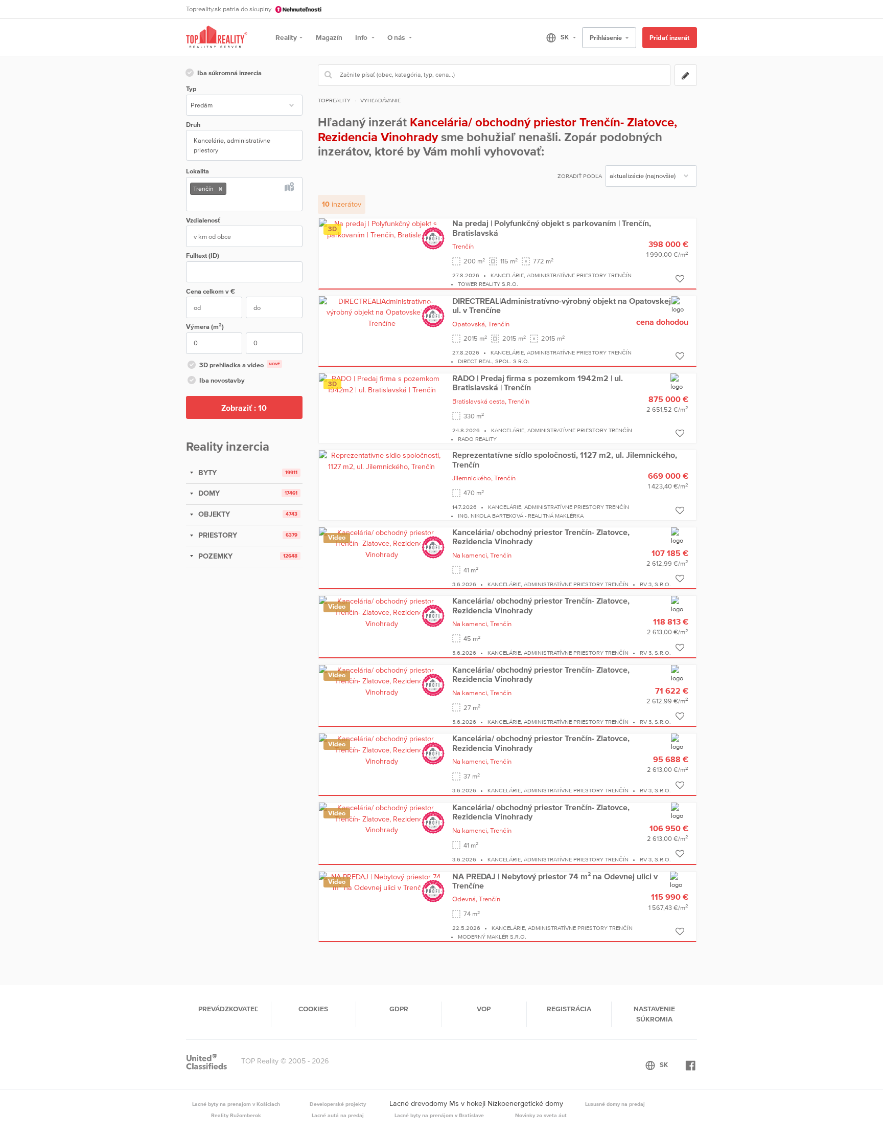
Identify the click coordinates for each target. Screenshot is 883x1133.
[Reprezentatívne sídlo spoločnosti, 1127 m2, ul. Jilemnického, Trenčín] (382, 461)
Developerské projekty (338, 1104)
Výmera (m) (205, 326)
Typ (191, 89)
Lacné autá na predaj (338, 1115)
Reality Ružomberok (236, 1115)
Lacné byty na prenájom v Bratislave (439, 1115)
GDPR (398, 1009)
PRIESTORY (216, 535)
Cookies (313, 1009)
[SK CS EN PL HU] (557, 37)
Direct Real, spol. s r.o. (493, 361)
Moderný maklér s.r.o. (492, 937)
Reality (286, 37)
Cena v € (210, 291)
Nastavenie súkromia (654, 1014)
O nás (396, 37)
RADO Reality (477, 439)
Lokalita (197, 171)
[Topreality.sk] (216, 37)
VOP (484, 1009)
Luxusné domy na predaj (615, 1104)
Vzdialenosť (203, 220)
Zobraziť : (244, 407)
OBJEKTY (213, 514)
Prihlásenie (606, 37)
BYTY (206, 473)
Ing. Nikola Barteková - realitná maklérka (521, 516)
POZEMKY (214, 556)
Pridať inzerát (669, 37)
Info (362, 37)
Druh (193, 124)
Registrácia (569, 1009)
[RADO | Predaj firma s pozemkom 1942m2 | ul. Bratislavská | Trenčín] (382, 384)
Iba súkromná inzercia (229, 73)
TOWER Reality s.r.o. (488, 284)
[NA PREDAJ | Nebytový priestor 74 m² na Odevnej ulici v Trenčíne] (382, 882)
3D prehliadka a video (239, 365)
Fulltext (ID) (202, 255)
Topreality (334, 100)
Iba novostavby (222, 380)
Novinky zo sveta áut (541, 1115)
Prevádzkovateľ (228, 1009)
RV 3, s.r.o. (655, 584)
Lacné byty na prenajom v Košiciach (236, 1104)
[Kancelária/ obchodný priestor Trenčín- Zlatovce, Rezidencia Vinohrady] (382, 543)
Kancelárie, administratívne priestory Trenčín (561, 275)
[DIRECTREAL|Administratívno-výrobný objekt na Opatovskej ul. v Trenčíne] (382, 312)
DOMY (208, 493)
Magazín (329, 37)
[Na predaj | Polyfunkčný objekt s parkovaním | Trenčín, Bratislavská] (382, 229)
